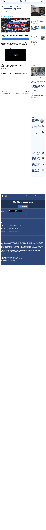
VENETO (28, 3)
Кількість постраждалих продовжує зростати (38, 81)
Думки (32, 117)
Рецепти (10, 228)
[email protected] (12, 258)
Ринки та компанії (11, 231)
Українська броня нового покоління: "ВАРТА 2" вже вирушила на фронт (36, 164)
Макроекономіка (17, 231)
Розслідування (26, 214)
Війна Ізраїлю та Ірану (23, 3)
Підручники (12, 222)
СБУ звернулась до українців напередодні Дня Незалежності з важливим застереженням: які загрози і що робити (37, 19)
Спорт (21, 93)
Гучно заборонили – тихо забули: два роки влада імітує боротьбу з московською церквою (36, 132)
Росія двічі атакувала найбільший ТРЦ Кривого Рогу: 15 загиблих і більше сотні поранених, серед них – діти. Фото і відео (37, 79)
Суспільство (37, 214)
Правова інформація (29, 195)
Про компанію (11, 195)
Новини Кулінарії (16, 228)
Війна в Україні (16, 3)
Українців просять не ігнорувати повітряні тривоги (37, 22)
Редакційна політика (7, 93)
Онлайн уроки (17, 222)
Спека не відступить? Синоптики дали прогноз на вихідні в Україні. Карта (35, 28)
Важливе (33, 5)
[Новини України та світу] (17, 93)
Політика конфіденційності (39, 195)
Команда (19, 195)
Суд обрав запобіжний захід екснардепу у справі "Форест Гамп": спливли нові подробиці (37, 94)
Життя (19, 214)
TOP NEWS (33, 65)
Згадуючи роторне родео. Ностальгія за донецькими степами (36, 170)
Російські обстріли (33, 3)
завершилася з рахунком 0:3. (22, 73)
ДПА (20, 222)
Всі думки (33, 175)
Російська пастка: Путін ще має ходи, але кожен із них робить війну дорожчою (36, 126)
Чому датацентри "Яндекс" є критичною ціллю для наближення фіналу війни (35, 120)
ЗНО (22, 222)
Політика (8, 214)
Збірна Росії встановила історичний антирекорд (15, 68)
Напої (13, 228)
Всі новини (43, 214)
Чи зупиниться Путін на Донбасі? (36, 153)
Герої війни (11, 3)
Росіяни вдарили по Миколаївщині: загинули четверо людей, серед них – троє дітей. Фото (38, 86)
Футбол (23, 93)
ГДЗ (9, 222)
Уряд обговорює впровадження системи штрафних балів (34, 42)
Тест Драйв (10, 225)
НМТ (24, 222)
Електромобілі (15, 225)
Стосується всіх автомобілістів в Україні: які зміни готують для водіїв (34, 38)
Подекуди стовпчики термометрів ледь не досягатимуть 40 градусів (35, 32)
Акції (18, 225)
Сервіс (20, 225)
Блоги (31, 214)
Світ (13, 214)
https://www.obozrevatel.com (20, 244)
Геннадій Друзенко (34, 154)
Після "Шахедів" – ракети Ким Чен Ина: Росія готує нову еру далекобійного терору (36, 158)
